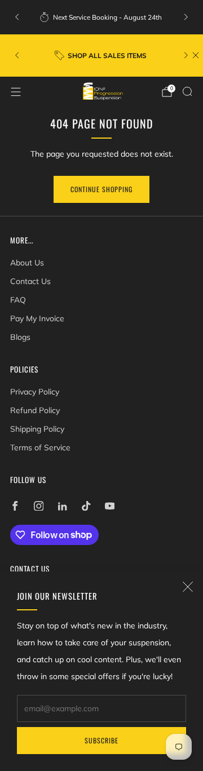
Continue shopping (101, 189)
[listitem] (101, 16)
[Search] (187, 91)
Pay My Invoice (37, 318)
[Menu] (15, 92)
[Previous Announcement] (17, 17)
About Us (27, 263)
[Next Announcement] (186, 17)
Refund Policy (35, 410)
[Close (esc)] (188, 586)
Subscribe (101, 740)
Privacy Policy (34, 392)
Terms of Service (40, 447)
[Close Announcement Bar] (195, 55)
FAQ (18, 300)
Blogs (20, 337)
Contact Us (30, 281)
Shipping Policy (37, 429)
